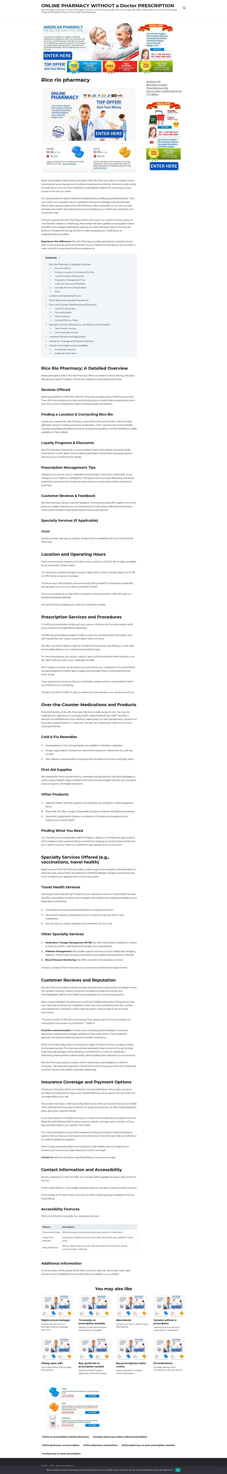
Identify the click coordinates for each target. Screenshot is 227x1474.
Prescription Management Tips (70, 280)
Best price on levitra (156, 85)
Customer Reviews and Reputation (67, 337)
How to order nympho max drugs (164, 91)
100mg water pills (52, 1363)
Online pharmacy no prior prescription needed (148, 1445)
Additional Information (66, 353)
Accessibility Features (65, 349)
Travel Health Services (65, 328)
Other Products (62, 316)
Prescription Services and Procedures (68, 300)
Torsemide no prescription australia (92, 1322)
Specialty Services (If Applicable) (70, 287)
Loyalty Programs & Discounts (69, 276)
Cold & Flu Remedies (65, 308)
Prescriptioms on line (157, 88)
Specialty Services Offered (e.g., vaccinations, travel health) (79, 324)
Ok (178, 1470)
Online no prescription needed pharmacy (65, 1437)
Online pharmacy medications (100, 1445)
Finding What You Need (66, 320)
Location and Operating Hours (65, 296)
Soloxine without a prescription (165, 1322)
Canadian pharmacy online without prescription (120, 1437)
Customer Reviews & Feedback (70, 284)
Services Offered (63, 268)
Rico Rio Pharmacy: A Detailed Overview (70, 264)
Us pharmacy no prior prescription (61, 1453)
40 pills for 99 (153, 81)
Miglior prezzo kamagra (55, 1320)
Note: (57, 291)
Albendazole (123, 1320)
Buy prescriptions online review (131, 1365)
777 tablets (152, 94)
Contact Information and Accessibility (68, 345)
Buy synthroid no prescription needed (91, 1365)
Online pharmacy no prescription (60, 1445)
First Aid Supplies (63, 312)
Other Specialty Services (66, 332)
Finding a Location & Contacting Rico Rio (74, 272)
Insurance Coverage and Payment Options (71, 341)
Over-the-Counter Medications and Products (72, 304)
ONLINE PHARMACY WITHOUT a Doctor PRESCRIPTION (107, 5)
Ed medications (163, 1363)
